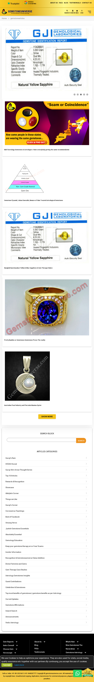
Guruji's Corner (12, 505)
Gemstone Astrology (74, 652)
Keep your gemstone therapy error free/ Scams (24, 546)
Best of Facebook (12, 517)
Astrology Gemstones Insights (18, 576)
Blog (36, 645)
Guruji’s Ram (11, 458)
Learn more (19, 665)
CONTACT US (87, 3)
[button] (82, 12)
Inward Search (11, 611)
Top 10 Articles (11, 476)
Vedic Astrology (12, 623)
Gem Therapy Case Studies (16, 570)
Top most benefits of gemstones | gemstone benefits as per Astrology (33, 593)
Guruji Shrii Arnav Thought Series (19, 470)
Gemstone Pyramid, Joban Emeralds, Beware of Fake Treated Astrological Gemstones (33, 200)
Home (4, 18)
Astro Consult (8, 645)
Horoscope (7, 653)
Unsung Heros (11, 523)
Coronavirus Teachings (15, 511)
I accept (7, 665)
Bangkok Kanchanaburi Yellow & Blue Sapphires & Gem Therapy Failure (28, 268)
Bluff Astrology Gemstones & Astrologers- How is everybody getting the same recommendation (36, 150)
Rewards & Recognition (15, 482)
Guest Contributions (13, 581)
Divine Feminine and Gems (16, 564)
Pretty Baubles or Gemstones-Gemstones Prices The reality (24, 340)
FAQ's (61, 3)
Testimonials (39, 652)
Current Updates (12, 599)
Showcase (10, 487)
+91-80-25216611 (18, 673)
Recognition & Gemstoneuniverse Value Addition (25, 558)
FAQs (36, 649)
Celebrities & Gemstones (15, 587)
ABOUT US (54, 3)
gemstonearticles (18, 18)
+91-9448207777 (30, 673)
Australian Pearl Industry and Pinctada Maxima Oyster (22, 405)
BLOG (66, 3)
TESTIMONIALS (75, 3)
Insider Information (13, 552)
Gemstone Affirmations (15, 605)
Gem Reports (8, 642)
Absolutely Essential (14, 534)
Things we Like (11, 499)
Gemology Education (14, 540)
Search (67, 13)
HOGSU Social (11, 464)
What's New (70, 642)
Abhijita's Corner (12, 493)
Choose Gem (8, 649)
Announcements (12, 617)
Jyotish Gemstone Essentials (17, 529)
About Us (37, 642)
